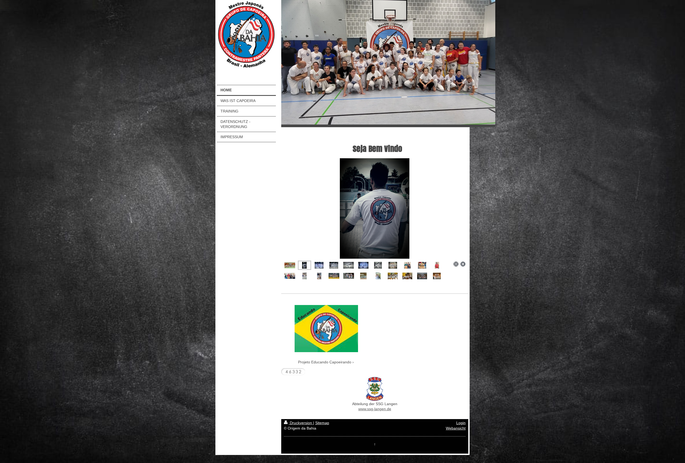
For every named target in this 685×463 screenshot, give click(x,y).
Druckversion (301, 423)
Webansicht (456, 428)
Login (461, 423)
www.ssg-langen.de (374, 409)
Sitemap (322, 423)
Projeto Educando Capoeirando (324, 362)
